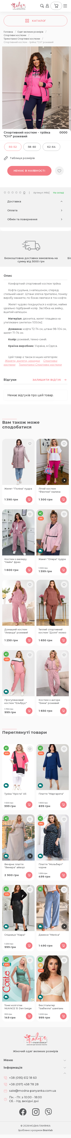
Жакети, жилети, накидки (22, 361)
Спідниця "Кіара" (14, 934)
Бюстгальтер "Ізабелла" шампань (51, 1007)
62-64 (51, 146)
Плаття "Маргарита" (51, 793)
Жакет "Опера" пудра (52, 559)
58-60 (32, 146)
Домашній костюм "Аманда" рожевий (16, 631)
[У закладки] (59, 170)
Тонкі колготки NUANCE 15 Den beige (18, 1007)
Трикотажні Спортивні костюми (40, 364)
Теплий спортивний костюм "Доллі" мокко (52, 631)
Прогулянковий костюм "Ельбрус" (15, 701)
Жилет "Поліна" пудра (18, 488)
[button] (42, 6)
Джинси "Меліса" (49, 934)
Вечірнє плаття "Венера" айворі (14, 866)
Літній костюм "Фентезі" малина (49, 490)
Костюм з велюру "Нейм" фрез (15, 561)
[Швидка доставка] (52, 532)
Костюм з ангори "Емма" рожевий (49, 701)
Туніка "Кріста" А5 (15, 793)
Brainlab (48, 1130)
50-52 (13, 146)
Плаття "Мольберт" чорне (51, 866)
